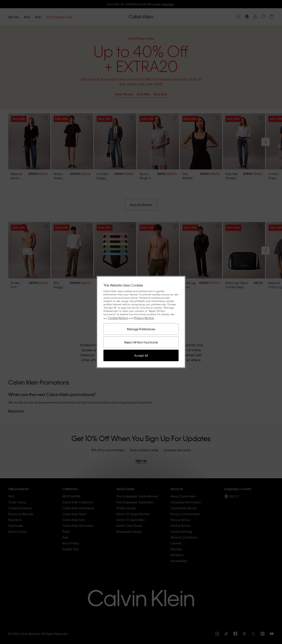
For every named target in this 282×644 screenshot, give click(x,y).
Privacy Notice (144, 318)
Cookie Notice (118, 318)
